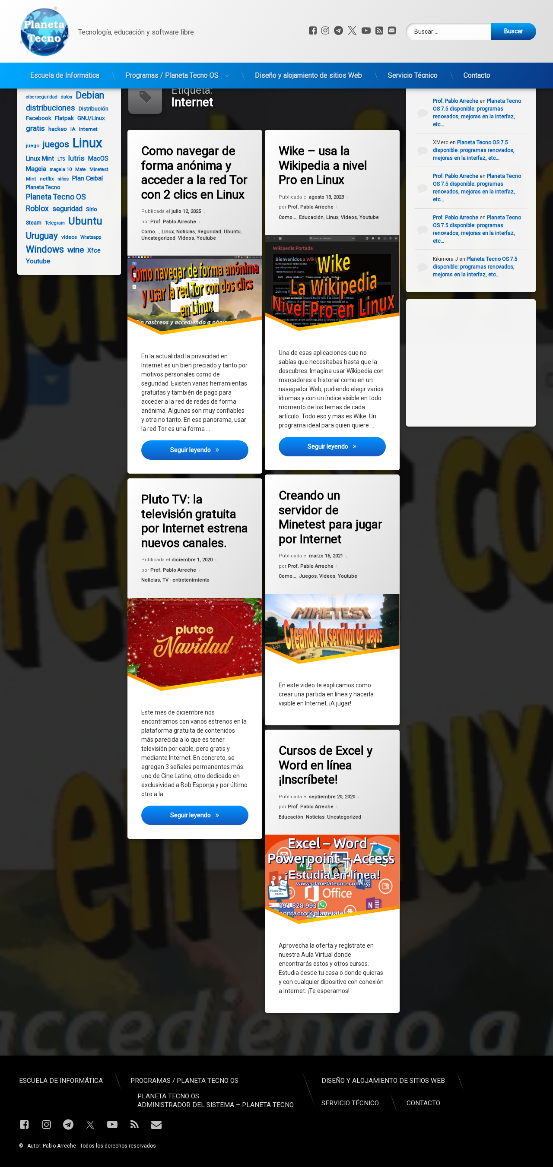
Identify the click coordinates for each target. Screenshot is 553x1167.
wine (75, 250)
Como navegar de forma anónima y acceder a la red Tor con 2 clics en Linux (194, 173)
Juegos (308, 576)
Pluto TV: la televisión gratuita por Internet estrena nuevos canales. (194, 521)
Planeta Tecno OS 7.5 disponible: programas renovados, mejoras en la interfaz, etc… (474, 150)
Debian (90, 95)
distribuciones (50, 108)
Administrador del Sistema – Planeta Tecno (215, 1105)
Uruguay (42, 236)
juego (32, 145)
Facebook (38, 118)
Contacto (477, 75)
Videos (186, 238)
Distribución (93, 108)
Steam (33, 222)
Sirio (91, 209)
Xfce (94, 250)
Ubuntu (232, 232)
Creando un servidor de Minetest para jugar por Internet (330, 517)
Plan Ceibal (87, 178)
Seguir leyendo (209, 450)
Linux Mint (40, 158)
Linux (168, 232)
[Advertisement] (479, 362)
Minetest (98, 169)
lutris (76, 158)
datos (66, 97)
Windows (45, 249)
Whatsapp (90, 237)
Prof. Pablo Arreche (173, 222)
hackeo (57, 129)
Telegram (55, 223)
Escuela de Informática (64, 75)
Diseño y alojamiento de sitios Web (308, 75)
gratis (35, 128)
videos (69, 237)
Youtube (206, 238)
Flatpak (64, 118)
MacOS (98, 158)
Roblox (37, 208)
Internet (88, 129)
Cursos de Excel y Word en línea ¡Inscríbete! (325, 765)
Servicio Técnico (413, 75)
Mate (80, 169)
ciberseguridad (41, 97)
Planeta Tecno (43, 187)
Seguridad (209, 232)
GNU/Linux (91, 118)
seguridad (67, 209)
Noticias (185, 232)
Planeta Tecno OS (56, 197)
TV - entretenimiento (186, 580)
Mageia (36, 169)
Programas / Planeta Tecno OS (172, 75)
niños (63, 179)
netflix (47, 179)
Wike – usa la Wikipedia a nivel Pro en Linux (323, 165)
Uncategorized (158, 238)
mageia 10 (61, 169)
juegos (56, 144)
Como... (150, 232)
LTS (61, 159)
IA (73, 129)
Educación (311, 217)
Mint (31, 179)
